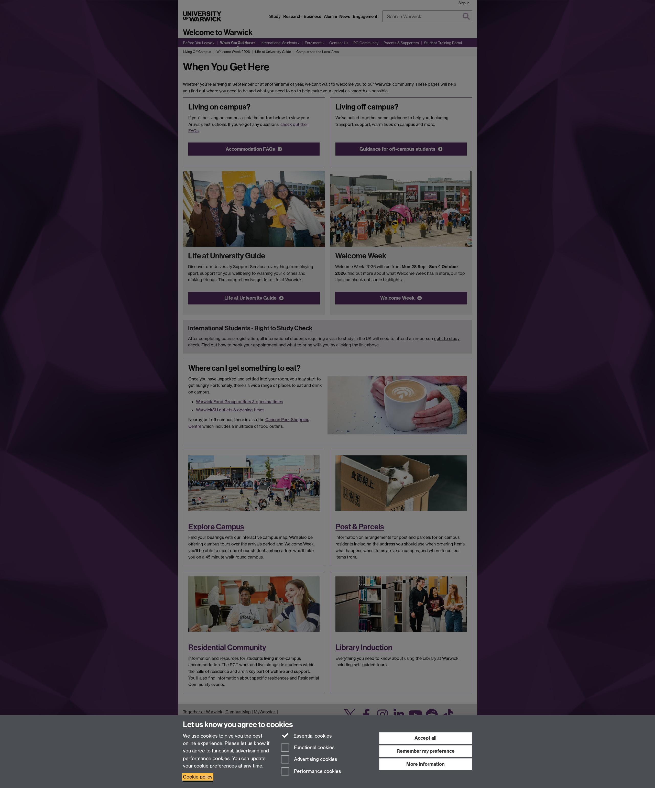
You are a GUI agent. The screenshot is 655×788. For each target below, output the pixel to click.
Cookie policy (198, 777)
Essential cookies (312, 736)
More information (425, 764)
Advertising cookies (315, 759)
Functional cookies (314, 747)
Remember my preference (426, 751)
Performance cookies (317, 771)
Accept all (425, 738)
